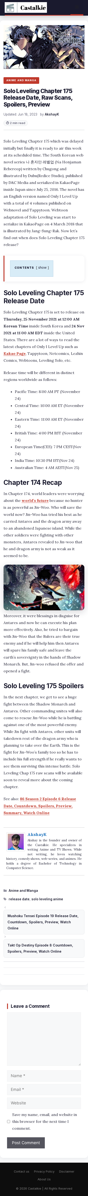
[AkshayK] (15, 850)
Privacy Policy (44, 1171)
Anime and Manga (23, 891)
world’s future (35, 500)
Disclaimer (66, 1171)
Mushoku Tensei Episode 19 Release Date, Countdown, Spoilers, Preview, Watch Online (43, 922)
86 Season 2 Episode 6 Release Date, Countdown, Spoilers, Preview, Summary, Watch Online (40, 805)
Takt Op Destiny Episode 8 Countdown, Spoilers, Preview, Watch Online (40, 948)
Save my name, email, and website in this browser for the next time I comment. (44, 1121)
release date (19, 899)
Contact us (21, 1171)
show (42, 267)
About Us (44, 1179)
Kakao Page (15, 353)
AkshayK (36, 834)
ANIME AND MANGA (21, 80)
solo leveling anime (47, 899)
